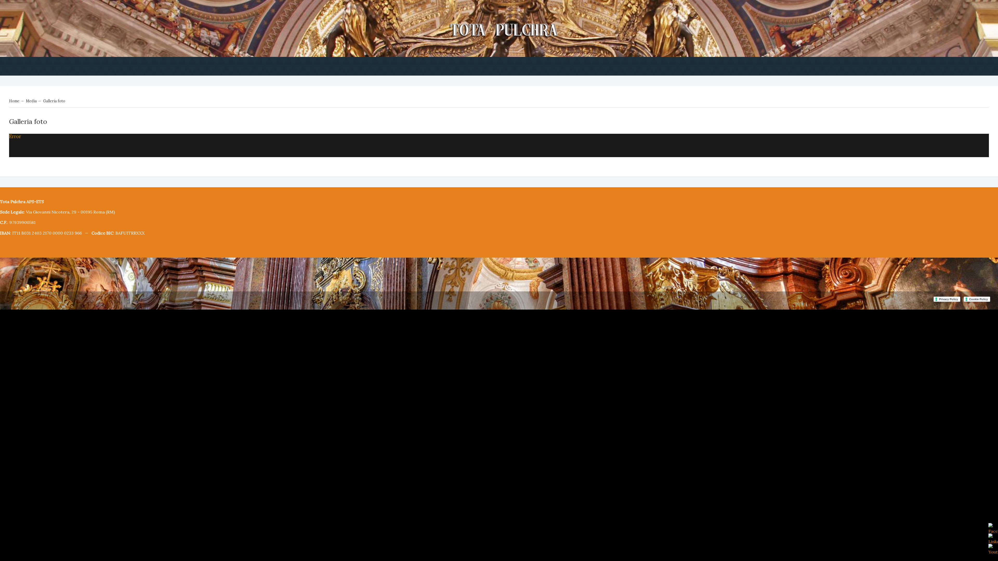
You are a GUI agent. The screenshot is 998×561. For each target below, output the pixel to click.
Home (14, 100)
